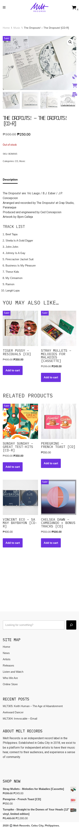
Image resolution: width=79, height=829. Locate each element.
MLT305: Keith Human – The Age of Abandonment (33, 706)
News (6, 653)
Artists (6, 659)
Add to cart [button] (13, 370)
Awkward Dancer (13, 712)
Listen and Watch (13, 671)
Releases (8, 665)
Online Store (10, 684)
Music (16, 27)
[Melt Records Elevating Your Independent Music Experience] (39, 7)
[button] (70, 42)
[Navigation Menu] (4, 7)
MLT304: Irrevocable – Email (20, 718)
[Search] (71, 625)
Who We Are (10, 678)
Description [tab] (10, 179)
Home (6, 27)
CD (16, 161)
